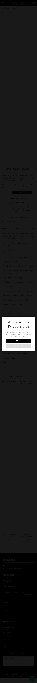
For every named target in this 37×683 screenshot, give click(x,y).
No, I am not (18, 346)
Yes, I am (18, 341)
